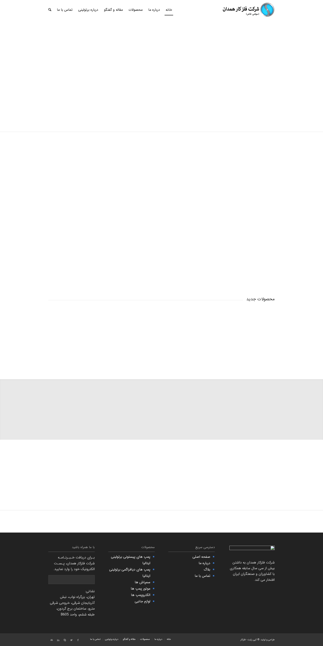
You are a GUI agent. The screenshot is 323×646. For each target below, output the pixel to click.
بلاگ (207, 569)
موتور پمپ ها (140, 588)
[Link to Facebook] (78, 640)
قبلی (9, 65)
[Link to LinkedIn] (58, 640)
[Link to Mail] (51, 640)
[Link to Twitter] (71, 640)
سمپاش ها (142, 582)
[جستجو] (49, 10)
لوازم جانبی (142, 601)
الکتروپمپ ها (140, 595)
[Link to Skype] (65, 640)
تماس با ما (202, 576)
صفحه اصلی (201, 557)
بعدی (313, 65)
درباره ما (204, 563)
